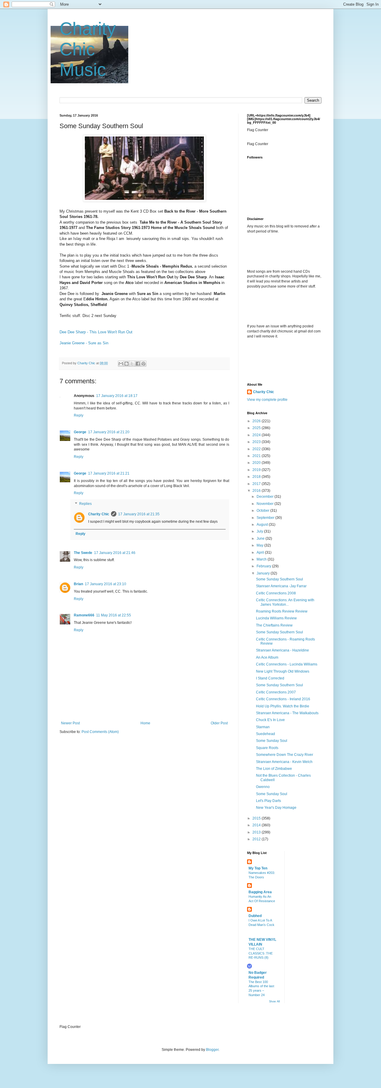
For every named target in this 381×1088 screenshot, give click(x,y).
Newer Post (70, 723)
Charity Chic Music (88, 49)
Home (145, 723)
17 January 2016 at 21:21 (108, 473)
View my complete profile (267, 400)
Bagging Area (260, 892)
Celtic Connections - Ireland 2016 (283, 699)
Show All (274, 1001)
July (260, 531)
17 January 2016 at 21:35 (139, 514)
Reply (78, 415)
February (264, 566)
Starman (263, 727)
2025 (257, 428)
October (263, 510)
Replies (85, 504)
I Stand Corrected (270, 678)
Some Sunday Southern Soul (279, 579)
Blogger (212, 1050)
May (260, 545)
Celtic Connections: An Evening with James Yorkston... (285, 602)
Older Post (219, 723)
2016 (257, 491)
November (265, 504)
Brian (78, 584)
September (266, 518)
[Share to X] (132, 364)
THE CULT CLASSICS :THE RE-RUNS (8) (261, 953)
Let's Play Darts (268, 801)
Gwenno (263, 787)
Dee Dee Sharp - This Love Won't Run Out (96, 332)
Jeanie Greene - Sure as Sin (84, 343)
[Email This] (121, 364)
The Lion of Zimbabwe (274, 769)
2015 (257, 818)
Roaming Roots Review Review (281, 611)
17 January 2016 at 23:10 (105, 584)
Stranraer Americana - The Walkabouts (287, 713)
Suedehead (265, 734)
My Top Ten (258, 868)
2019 (257, 470)
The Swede (83, 553)
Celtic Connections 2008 (276, 593)
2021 (257, 456)
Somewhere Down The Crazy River (284, 755)
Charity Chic (98, 514)
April (261, 552)
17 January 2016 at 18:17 (117, 396)
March (262, 559)
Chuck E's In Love (270, 720)
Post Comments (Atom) (100, 732)
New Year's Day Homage (276, 808)
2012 (257, 839)
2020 (257, 463)
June (261, 538)
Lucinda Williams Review (276, 618)
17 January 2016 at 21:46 (114, 553)
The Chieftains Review (274, 625)
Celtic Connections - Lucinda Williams (286, 664)
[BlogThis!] (126, 364)
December (265, 496)
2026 (257, 421)
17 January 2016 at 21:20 (108, 432)
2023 (257, 442)
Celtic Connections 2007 (276, 692)
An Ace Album (267, 657)
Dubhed (255, 916)
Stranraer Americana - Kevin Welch (284, 762)
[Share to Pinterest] (143, 364)
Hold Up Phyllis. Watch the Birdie (282, 706)
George (80, 432)
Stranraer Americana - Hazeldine (282, 650)
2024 (257, 435)
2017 (257, 484)
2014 (257, 825)
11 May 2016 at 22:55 (113, 615)
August (263, 524)
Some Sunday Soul (271, 741)
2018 (257, 477)
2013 (257, 832)
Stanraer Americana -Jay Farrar (281, 586)
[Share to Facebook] (138, 364)
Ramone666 (84, 615)
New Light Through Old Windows (282, 671)
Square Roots (267, 748)
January (264, 573)
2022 (257, 449)
